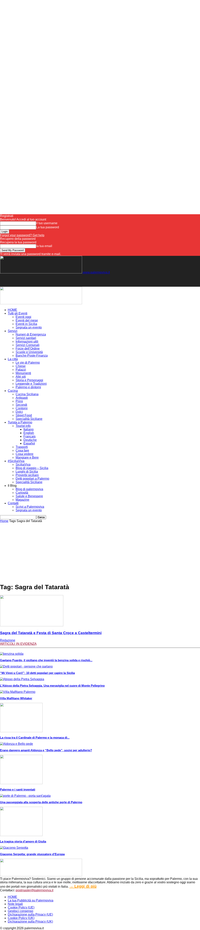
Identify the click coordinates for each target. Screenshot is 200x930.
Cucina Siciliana (27, 394)
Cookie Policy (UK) (21, 918)
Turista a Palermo (20, 422)
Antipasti (22, 397)
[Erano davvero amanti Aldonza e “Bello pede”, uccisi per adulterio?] (16, 743)
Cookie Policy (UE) (21, 907)
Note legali (15, 904)
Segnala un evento (29, 327)
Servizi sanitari (26, 338)
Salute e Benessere (29, 496)
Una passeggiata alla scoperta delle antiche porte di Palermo (41, 802)
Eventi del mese (27, 320)
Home (4, 521)
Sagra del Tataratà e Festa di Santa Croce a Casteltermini (51, 633)
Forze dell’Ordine (28, 348)
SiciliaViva (23, 464)
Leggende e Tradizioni (31, 383)
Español (29, 443)
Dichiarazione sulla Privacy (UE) (30, 914)
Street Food (24, 415)
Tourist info (23, 426)
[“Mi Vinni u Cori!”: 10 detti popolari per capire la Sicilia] (26, 666)
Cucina (13, 390)
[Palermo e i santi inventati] (21, 783)
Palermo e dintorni (28, 387)
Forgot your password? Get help (22, 235)
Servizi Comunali (27, 345)
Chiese (21, 366)
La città (13, 359)
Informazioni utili (27, 341)
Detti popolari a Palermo (32, 478)
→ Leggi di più (82, 886)
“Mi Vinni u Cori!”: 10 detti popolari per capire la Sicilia (37, 673)
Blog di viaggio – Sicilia (32, 468)
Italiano (28, 429)
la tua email (44, 246)
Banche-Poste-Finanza (32, 355)
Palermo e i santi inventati (17, 789)
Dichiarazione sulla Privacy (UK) (30, 921)
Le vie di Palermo (28, 362)
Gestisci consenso (20, 911)
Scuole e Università (29, 352)
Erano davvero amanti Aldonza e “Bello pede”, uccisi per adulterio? (46, 750)
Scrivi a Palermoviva (30, 506)
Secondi (21, 404)
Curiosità (22, 492)
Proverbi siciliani (27, 475)
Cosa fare (22, 450)
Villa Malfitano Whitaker (16, 698)
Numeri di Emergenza (31, 334)
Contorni (22, 408)
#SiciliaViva (16, 461)
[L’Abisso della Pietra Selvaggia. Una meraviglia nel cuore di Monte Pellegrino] (22, 679)
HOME (12, 309)
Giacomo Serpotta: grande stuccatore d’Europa (32, 854)
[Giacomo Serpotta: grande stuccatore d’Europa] (14, 847)
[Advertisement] (45, 280)
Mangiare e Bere (27, 457)
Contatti (13, 503)
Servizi (12, 331)
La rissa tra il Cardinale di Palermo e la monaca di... (35, 737)
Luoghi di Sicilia (27, 471)
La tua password (47, 227)
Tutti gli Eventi (17, 313)
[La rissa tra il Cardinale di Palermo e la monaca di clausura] (21, 731)
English (28, 433)
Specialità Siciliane (29, 418)
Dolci (19, 411)
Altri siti (21, 376)
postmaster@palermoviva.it (34, 890)
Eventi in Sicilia (26, 324)
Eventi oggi (23, 317)
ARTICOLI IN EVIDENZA (18, 644)
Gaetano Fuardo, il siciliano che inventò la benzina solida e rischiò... (46, 660)
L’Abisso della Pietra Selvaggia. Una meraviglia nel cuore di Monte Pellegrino (52, 685)
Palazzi (21, 369)
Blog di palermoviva (29, 489)
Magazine (22, 499)
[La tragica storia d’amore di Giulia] (21, 835)
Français (29, 436)
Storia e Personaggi (29, 380)
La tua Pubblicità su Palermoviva (30, 900)
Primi (19, 401)
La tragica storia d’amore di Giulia (23, 841)
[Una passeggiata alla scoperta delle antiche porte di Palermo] (25, 795)
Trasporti (22, 447)
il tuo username (46, 223)
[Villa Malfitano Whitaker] (17, 691)
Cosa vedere (24, 454)
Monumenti (23, 373)
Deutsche (30, 440)
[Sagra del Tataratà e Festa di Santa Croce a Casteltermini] (31, 625)
